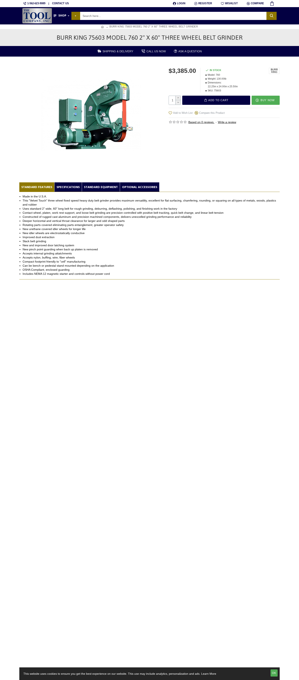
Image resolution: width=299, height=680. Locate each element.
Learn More (208, 673)
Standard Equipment (101, 187)
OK (274, 673)
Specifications (68, 187)
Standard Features (36, 187)
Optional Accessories (139, 187)
